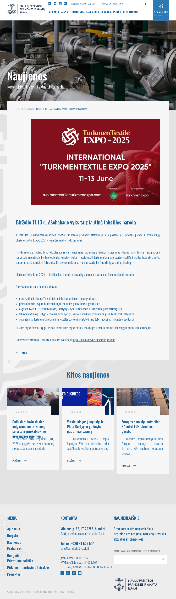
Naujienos (78, 12)
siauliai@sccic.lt (116, 4)
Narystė (66, 12)
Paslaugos (92, 12)
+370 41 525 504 (87, 4)
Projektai (119, 12)
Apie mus (53, 12)
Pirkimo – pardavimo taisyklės (28, 567)
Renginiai (106, 12)
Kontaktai (132, 12)
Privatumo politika (20, 560)
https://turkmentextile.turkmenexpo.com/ (94, 340)
